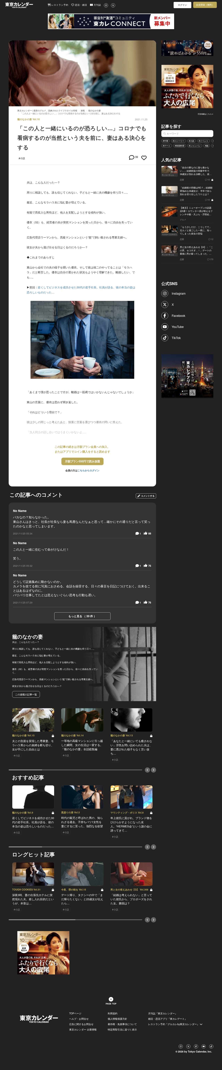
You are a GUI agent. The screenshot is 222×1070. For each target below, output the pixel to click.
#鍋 (206, 145)
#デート (166, 145)
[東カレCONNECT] (111, 21)
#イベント (203, 140)
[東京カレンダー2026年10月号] (43, 952)
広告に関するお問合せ (81, 1024)
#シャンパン (194, 145)
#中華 (165, 140)
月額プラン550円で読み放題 (82, 461)
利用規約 (112, 1013)
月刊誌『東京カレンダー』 (162, 1013)
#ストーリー (178, 140)
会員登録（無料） (205, 4)
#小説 (191, 140)
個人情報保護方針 (117, 1018)
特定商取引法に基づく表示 (122, 1029)
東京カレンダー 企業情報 (83, 1029)
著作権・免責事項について (122, 1024)
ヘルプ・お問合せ (79, 1018)
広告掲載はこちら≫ (205, 114)
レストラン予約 (59, 5)
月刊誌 (97, 5)
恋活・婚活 (80, 5)
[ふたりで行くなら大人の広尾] (187, 86)
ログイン (182, 5)
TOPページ (75, 1013)
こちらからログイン (88, 470)
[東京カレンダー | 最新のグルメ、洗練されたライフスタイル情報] (26, 5)
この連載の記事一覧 (26, 694)
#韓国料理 (179, 145)
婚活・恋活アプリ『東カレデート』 (167, 1018)
